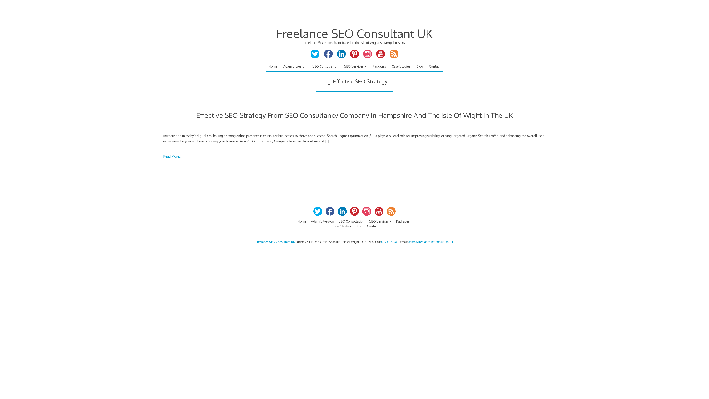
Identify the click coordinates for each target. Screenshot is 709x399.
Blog (419, 66)
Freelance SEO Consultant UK (354, 33)
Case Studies (401, 66)
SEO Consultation (325, 66)
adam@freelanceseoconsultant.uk (431, 242)
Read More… (172, 156)
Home (272, 66)
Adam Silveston (294, 66)
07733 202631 (390, 242)
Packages (379, 66)
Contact (435, 66)
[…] (327, 141)
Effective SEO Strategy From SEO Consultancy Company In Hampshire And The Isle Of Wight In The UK (354, 115)
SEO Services (354, 66)
